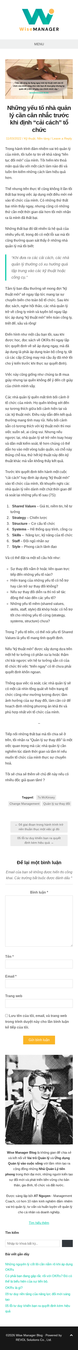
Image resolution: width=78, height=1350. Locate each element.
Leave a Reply (62, 138)
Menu (39, 44)
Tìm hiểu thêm (39, 1223)
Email (10, 976)
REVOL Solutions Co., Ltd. (34, 1340)
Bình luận (39, 892)
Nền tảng (43, 138)
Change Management (24, 803)
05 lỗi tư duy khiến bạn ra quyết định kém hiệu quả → (39, 840)
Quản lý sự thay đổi (56, 803)
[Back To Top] (71, 1335)
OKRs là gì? (14, 1287)
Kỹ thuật (29, 138)
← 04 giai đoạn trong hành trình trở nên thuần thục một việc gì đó (39, 827)
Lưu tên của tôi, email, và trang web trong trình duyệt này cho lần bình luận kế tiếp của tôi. (37, 1021)
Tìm (67, 1243)
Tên (9, 956)
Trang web (13, 996)
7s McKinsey (46, 797)
